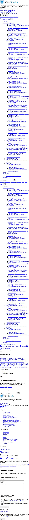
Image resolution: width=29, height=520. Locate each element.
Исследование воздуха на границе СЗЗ (17, 35)
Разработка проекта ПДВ (14, 125)
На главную (3, 387)
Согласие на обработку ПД (9, 440)
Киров (6, 360)
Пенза (22, 363)
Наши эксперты (6, 177)
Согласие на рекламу (8, 442)
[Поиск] (14, 180)
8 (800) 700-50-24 (4, 12)
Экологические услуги (8, 23)
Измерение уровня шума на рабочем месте (18, 96)
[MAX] (11, 12)
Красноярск (16, 360)
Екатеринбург (3, 359)
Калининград (22, 359)
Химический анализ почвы (15, 42)
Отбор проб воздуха (13, 31)
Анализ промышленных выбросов (14, 140)
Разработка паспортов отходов (15, 112)
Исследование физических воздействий (18, 150)
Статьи (4, 172)
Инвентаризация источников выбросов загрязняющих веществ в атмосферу (17, 106)
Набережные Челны (10, 362)
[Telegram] (9, 12)
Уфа (10, 367)
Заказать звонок (4, 17)
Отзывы (8, 10)
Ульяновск (6, 367)
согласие (7, 499)
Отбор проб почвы (12, 68)
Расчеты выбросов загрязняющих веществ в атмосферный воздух (18, 26)
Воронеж (22, 358)
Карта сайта (9, 387)
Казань (17, 359)
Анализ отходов (10, 69)
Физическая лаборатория (12, 159)
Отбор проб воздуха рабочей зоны (16, 30)
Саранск (26, 364)
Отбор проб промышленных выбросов (17, 145)
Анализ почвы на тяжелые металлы (17, 62)
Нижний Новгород (19, 362)
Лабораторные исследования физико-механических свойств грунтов (17, 152)
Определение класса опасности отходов (18, 78)
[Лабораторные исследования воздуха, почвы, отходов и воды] (9, 3)
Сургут (14, 365)
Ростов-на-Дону (4, 364)
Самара (13, 364)
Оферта (7, 174)
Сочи (5, 365)
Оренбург (18, 363)
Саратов (2, 365)
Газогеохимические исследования (16, 149)
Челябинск (19, 367)
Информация (6, 173)
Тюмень (2, 367)
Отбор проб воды (12, 167)
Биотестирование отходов (14, 72)
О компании (3, 10)
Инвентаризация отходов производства (17, 107)
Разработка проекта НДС (14, 124)
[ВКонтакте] (5, 407)
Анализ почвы (9, 40)
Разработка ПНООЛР (13, 116)
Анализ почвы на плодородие (15, 59)
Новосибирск (10, 363)
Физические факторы (11, 79)
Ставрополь (10, 365)
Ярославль (25, 367)
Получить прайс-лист (13, 17)
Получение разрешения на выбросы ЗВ (17, 111)
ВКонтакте (7, 348)
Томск (22, 365)
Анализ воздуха (6, 412)
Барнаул (6, 358)
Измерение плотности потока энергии (17, 92)
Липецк (25, 360)
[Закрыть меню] (4, 184)
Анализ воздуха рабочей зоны (15, 39)
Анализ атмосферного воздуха (13, 24)
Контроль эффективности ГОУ (15, 144)
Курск (21, 360)
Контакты (12, 10)
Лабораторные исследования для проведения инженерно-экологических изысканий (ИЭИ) (17, 147)
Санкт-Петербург (19, 364)
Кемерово (2, 360)
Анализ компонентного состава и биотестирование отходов (16, 74)
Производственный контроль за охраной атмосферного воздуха (18, 28)
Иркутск (13, 359)
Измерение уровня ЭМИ (14, 97)
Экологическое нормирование (13, 104)
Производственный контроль (13, 157)
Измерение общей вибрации (15, 86)
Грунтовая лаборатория (11, 158)
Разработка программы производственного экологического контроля (17, 119)
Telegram (23, 346)
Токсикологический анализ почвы (16, 49)
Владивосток (11, 358)
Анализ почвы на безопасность (15, 60)
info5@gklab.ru (13, 13)
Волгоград (17, 358)
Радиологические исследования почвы (17, 45)
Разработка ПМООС (13, 115)
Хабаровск (14, 367)
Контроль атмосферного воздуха (16, 34)
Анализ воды (9, 163)
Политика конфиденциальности (13, 176)
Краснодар (10, 360)
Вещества (5, 21)
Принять (2, 519)
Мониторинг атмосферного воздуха (17, 33)
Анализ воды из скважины (14, 164)
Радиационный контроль (12, 131)
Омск (14, 363)
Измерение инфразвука (14, 81)
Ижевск (9, 359)
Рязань (9, 364)
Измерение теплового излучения (16, 93)
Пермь (26, 363)
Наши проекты (6, 433)
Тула (26, 365)
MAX (9, 458)
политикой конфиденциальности (16, 500)
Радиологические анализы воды (16, 168)
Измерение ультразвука (14, 95)
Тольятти (19, 365)
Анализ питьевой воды (14, 165)
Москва (4, 15)
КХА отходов (11, 71)
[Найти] (18, 393)
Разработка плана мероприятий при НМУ (18, 114)
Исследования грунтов (13, 50)
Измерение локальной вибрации (16, 82)
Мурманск (2, 362)
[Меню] (11, 19)
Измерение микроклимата (14, 90)
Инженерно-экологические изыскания (12, 421)
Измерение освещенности (14, 91)
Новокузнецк (3, 363)
